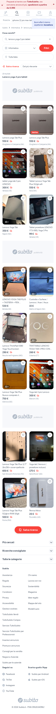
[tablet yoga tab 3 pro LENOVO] (14, 170)
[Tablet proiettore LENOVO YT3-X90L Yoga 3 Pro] (41, 216)
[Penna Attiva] (41, 500)
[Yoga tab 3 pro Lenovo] (41, 381)
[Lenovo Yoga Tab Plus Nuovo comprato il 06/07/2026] (14, 381)
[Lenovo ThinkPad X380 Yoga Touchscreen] (14, 335)
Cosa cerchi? (8, 33)
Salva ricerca (12, 66)
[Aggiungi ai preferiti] (23, 108)
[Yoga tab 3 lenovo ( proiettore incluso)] (41, 453)
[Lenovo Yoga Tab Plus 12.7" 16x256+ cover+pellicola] (14, 453)
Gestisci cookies (9, 608)
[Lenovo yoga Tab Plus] (14, 125)
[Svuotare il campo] (50, 39)
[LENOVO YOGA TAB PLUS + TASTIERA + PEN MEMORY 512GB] (14, 288)
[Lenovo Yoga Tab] (14, 216)
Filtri (46, 48)
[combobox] (28, 39)
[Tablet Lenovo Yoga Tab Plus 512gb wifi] (41, 170)
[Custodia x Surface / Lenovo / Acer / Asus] (41, 288)
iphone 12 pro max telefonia (24, 20)
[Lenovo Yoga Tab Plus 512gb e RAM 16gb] (14, 500)
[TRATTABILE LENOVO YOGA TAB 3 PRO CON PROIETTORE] (41, 335)
